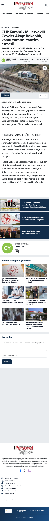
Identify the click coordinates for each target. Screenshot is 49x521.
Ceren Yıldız (20, 246)
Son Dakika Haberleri (12, 491)
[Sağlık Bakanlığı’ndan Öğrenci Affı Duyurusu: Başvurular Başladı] (13, 270)
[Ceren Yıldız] (7, 248)
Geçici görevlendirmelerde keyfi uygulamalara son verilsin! (36, 280)
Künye (6, 500)
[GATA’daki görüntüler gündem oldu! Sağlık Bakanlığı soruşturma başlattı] (36, 314)
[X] (24, 471)
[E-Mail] (17, 251)
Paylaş (6, 95)
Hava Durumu (9, 481)
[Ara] (46, 5)
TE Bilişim (30, 518)
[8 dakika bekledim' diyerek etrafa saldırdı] (13, 314)
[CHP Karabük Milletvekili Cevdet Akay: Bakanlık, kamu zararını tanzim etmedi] (24, 78)
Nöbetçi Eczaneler (11, 478)
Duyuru (39, 14)
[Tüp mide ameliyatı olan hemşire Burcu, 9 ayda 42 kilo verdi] (36, 292)
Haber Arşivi (9, 493)
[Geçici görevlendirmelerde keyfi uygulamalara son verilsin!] (36, 270)
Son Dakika (7, 14)
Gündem (19, 14)
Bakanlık (29, 14)
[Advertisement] (24, 406)
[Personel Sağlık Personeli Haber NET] (24, 5)
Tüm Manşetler (10, 488)
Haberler (5, 28)
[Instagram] (29, 471)
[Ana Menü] (2, 5)
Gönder (7, 362)
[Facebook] (20, 471)
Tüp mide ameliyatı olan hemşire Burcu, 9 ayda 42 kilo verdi (36, 302)
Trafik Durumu (10, 483)
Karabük (5, 107)
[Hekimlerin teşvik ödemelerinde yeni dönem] (13, 292)
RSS (9, 511)
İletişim (14, 500)
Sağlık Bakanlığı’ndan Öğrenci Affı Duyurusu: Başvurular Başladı (11, 280)
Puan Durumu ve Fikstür (13, 486)
